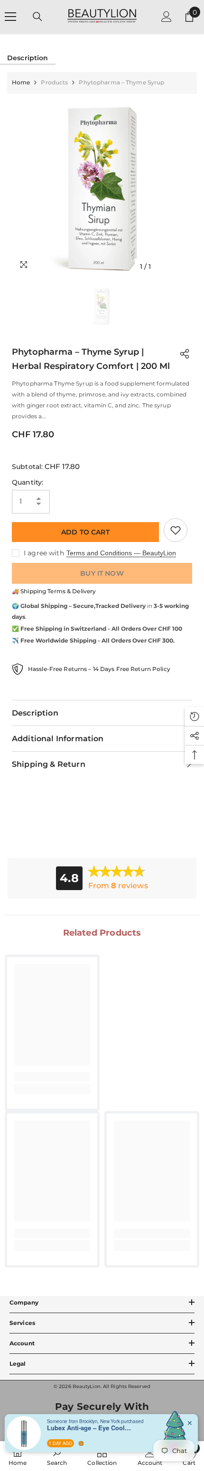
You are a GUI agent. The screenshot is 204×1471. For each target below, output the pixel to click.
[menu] (10, 16)
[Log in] (166, 16)
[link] (52, 1077)
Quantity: (27, 482)
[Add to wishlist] (175, 530)
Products (54, 82)
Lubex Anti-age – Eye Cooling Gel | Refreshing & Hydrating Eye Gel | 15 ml (89, 1428)
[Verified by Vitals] (81, 1443)
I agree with (44, 553)
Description (27, 58)
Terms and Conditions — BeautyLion (121, 553)
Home (21, 82)
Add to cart (85, 532)
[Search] (37, 16)
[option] (102, 185)
